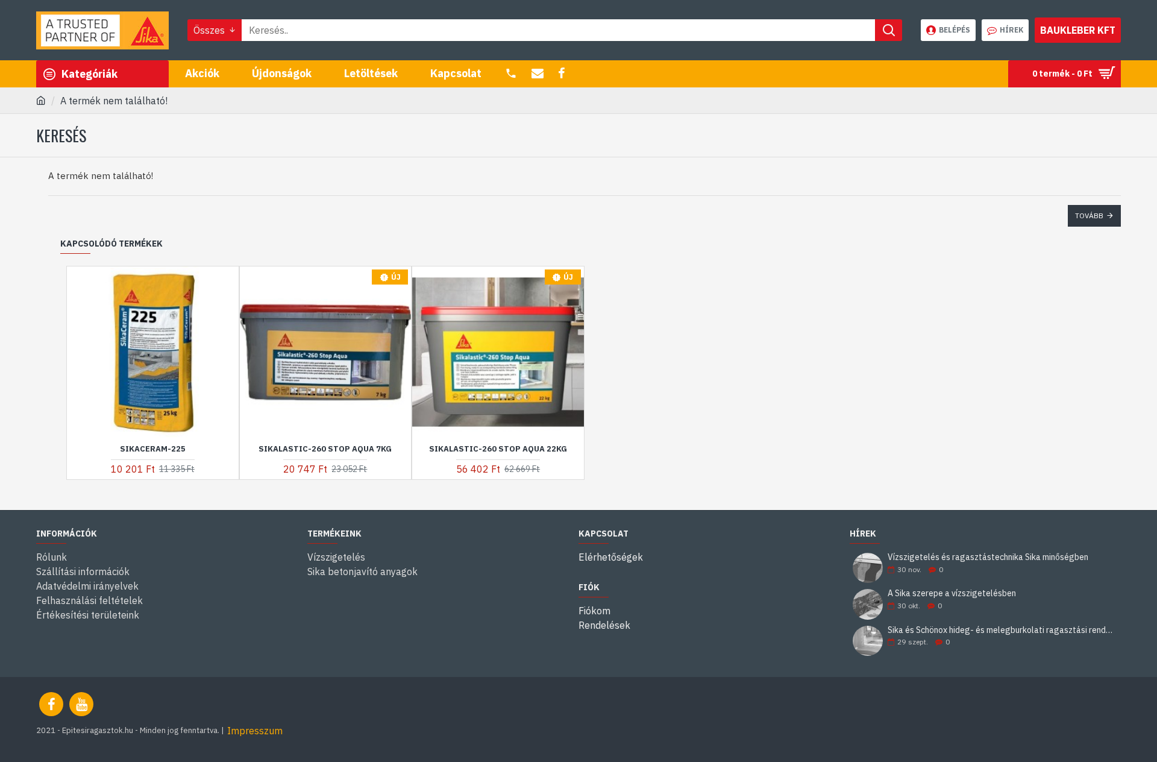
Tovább (1089, 215)
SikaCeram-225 (153, 449)
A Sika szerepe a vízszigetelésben (952, 593)
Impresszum (255, 731)
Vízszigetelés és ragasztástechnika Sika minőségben (988, 557)
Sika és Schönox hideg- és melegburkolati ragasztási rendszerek (1000, 630)
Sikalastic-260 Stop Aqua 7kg (325, 449)
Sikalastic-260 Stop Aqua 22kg (498, 449)
